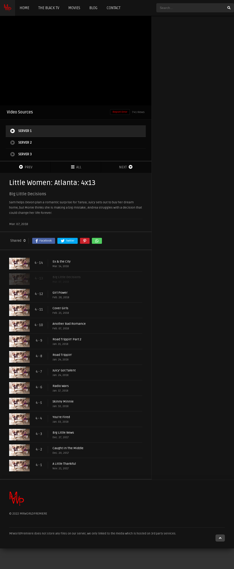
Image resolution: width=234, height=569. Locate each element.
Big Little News (63, 433)
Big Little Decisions (67, 277)
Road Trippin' (62, 355)
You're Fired (61, 417)
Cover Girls (60, 308)
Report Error (120, 112)
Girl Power (60, 293)
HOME (24, 8)
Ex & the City (62, 261)
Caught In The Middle (68, 448)
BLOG (93, 8)
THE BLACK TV (48, 8)
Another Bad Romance (69, 324)
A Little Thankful (64, 464)
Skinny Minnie (63, 401)
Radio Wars (61, 386)
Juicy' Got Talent (64, 370)
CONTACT (113, 8)
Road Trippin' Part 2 (67, 339)
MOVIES (74, 8)
